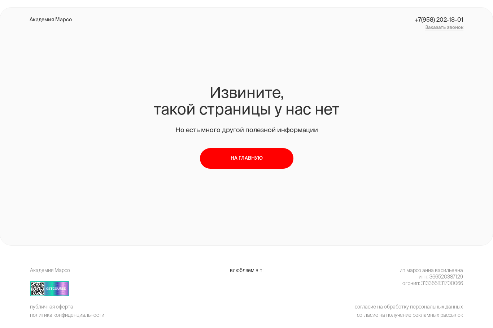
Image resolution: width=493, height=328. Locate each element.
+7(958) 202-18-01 (438, 19)
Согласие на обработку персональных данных (409, 307)
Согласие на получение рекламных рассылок (410, 315)
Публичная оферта (51, 307)
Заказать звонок (444, 27)
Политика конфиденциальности (67, 315)
